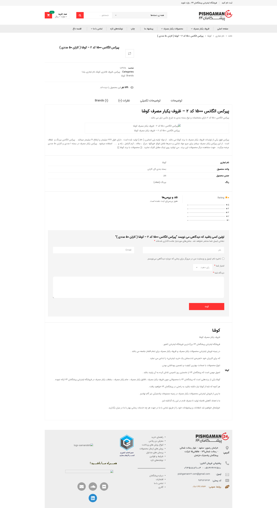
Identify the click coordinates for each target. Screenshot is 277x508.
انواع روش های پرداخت (152, 445)
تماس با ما (97, 28)
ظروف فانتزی (107, 72)
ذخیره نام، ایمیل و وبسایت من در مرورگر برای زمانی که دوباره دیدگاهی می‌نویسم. (184, 258)
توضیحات (176, 101)
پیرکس (117, 72)
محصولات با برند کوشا (130, 147)
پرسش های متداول (154, 452)
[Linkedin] (93, 498)
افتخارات (159, 479)
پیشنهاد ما (148, 28)
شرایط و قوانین (156, 456)
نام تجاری (219, 36)
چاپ (133, 28)
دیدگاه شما (218, 273)
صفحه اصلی (222, 28)
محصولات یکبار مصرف (173, 28)
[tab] (176, 102)
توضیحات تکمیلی (150, 101)
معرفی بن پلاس (156, 441)
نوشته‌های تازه (116, 28)
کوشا (209, 36)
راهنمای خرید (157, 437)
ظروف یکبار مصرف (201, 28)
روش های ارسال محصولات (151, 448)
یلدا (83, 72)
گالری (160, 487)
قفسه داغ (77, 28)
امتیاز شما (219, 266)
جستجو (80, 15)
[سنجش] (130, 53)
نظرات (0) (124, 101)
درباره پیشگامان (156, 475)
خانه (230, 36)
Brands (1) (101, 101)
